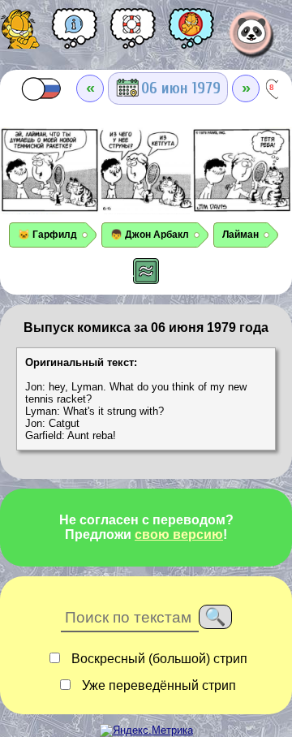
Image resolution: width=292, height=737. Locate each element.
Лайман (240, 234)
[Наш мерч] (191, 34)
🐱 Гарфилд (47, 234)
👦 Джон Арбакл (149, 234)
